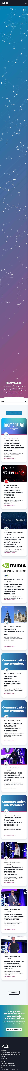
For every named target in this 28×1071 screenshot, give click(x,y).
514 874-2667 (4, 1058)
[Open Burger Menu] (25, 3)
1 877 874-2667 (14, 1069)
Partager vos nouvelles (14, 413)
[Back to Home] (5, 3)
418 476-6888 (4, 1069)
